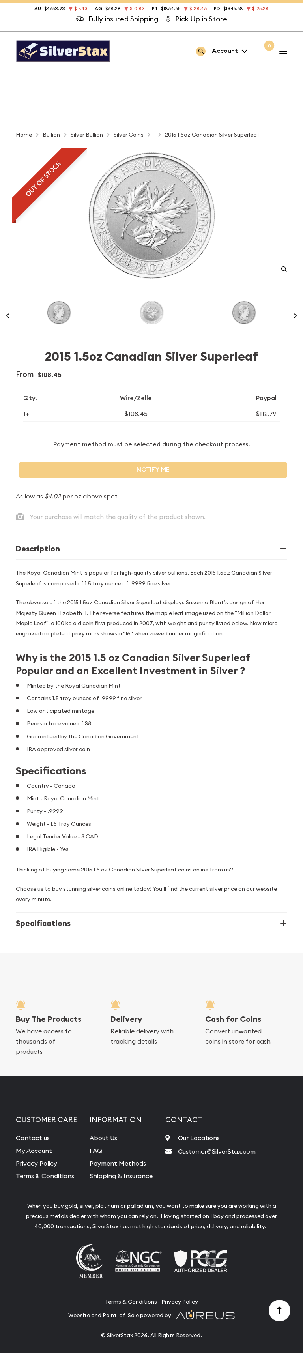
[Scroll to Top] (280, 1311)
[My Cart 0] (263, 51)
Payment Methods (118, 1163)
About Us (103, 1138)
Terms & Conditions (45, 1176)
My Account (34, 1150)
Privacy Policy (36, 1163)
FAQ (96, 1150)
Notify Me (153, 469)
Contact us (33, 1138)
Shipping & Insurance (121, 1176)
